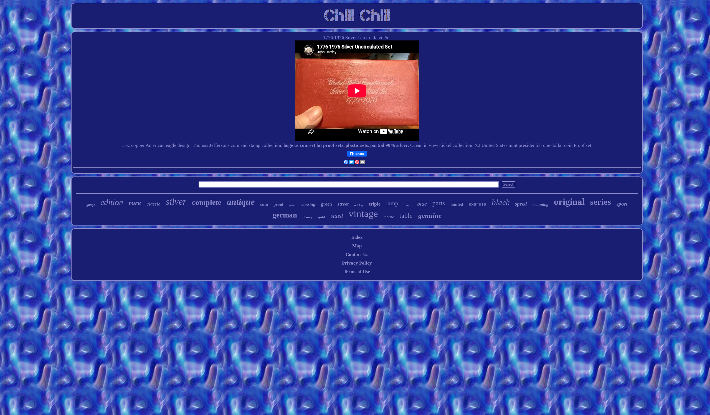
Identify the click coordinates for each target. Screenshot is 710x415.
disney (308, 217)
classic (153, 204)
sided (337, 215)
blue (422, 204)
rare (135, 203)
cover (292, 205)
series (600, 202)
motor (408, 205)
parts (438, 203)
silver (176, 201)
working (307, 204)
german (284, 215)
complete (206, 202)
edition (111, 202)
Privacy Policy (357, 263)
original (569, 202)
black (500, 202)
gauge (91, 205)
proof (278, 204)
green (326, 204)
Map (357, 246)
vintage (363, 213)
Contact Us (357, 254)
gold (321, 217)
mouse (389, 217)
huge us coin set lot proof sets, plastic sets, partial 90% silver (345, 145)
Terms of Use (357, 271)
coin (264, 205)
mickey (358, 205)
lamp (392, 203)
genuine (430, 215)
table (406, 215)
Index (357, 237)
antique (241, 202)
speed (521, 204)
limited (456, 204)
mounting (540, 205)
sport (622, 204)
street (343, 204)
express (477, 204)
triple (375, 204)
